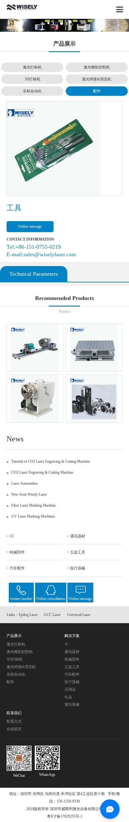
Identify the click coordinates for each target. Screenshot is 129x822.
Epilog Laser (28, 614)
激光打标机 (32, 67)
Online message (30, 226)
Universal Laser (78, 614)
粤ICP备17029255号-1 (64, 816)
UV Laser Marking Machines (33, 516)
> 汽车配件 (16, 568)
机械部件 (72, 659)
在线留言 (14, 729)
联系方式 (14, 721)
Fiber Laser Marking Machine (33, 505)
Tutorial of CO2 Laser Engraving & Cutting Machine (50, 461)
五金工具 (72, 667)
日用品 (70, 689)
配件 (97, 91)
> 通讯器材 (76, 536)
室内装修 (72, 704)
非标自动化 (32, 91)
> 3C (10, 536)
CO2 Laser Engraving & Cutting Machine (42, 472)
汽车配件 (72, 674)
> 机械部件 (16, 552)
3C (66, 644)
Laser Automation (24, 483)
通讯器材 (72, 652)
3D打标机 (32, 79)
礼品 (68, 697)
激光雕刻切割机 (97, 67)
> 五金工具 (76, 552)
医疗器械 (72, 682)
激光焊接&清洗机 (96, 79)
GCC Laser (52, 614)
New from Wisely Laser (29, 494)
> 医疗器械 (76, 568)
